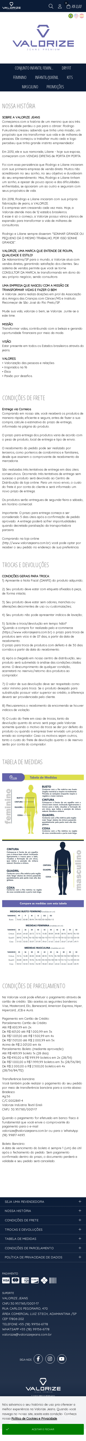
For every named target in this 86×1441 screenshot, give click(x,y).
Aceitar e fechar (43, 1429)
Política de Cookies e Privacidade (34, 1418)
